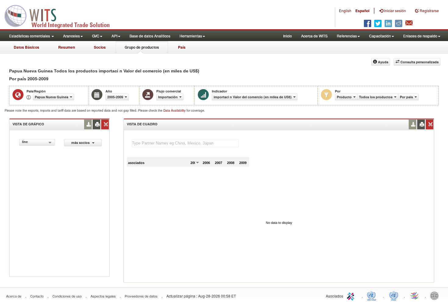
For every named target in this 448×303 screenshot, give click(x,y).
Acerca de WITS (314, 35)
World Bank (436, 295)
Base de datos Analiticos (150, 35)
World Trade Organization (415, 295)
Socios (100, 47)
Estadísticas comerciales (30, 35)
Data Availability (175, 110)
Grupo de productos (142, 47)
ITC (352, 295)
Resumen (66, 47)
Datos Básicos (26, 47)
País (182, 47)
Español (362, 10)
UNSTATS (394, 295)
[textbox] (185, 143)
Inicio (287, 35)
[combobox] (37, 142)
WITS (61, 15)
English (345, 10)
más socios (81, 142)
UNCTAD (373, 295)
